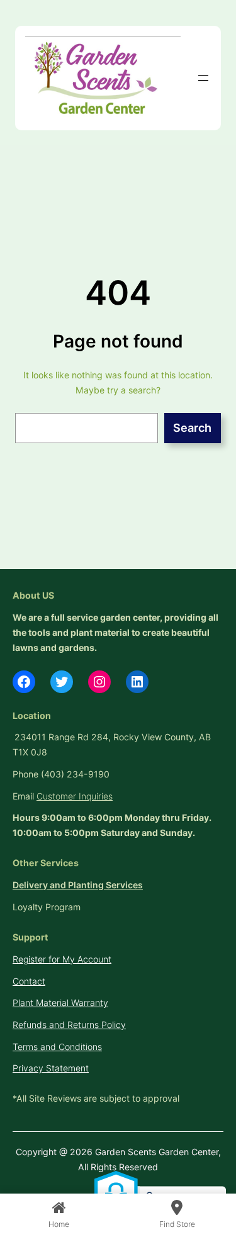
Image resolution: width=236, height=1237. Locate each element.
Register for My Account (62, 959)
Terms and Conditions (57, 1046)
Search (192, 427)
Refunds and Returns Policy (69, 1024)
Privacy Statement (51, 1068)
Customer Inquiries (75, 796)
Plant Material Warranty (60, 1002)
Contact (29, 981)
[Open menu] (203, 78)
